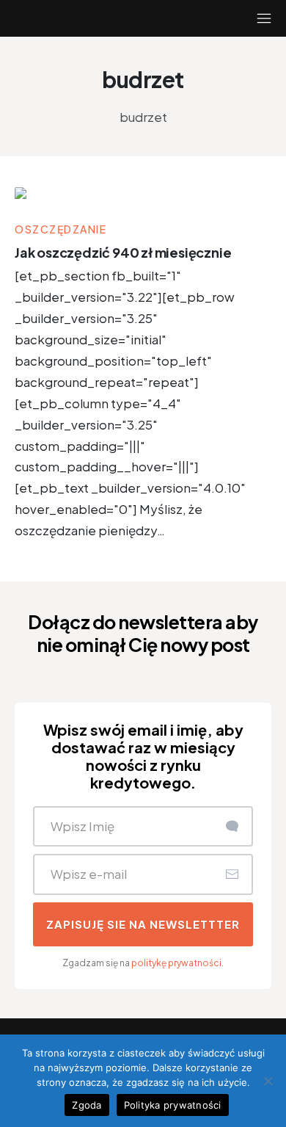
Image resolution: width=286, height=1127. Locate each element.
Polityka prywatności (172, 1105)
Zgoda (86, 1105)
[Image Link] (143, 195)
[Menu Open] (249, 18)
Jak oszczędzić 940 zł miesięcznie (123, 252)
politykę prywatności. (177, 962)
